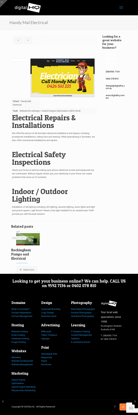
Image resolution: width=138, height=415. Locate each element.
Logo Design (47, 312)
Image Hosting (18, 342)
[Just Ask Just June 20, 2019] (135, 401)
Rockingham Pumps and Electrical (21, 254)
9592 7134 (57, 285)
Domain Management (21, 316)
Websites (16, 357)
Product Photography (81, 312)
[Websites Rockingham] (28, 7)
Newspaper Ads (49, 354)
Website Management (22, 364)
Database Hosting (20, 338)
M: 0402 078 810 (108, 339)
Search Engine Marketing (23, 387)
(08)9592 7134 (112, 71)
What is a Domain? (20, 309)
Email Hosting (18, 335)
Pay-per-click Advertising (23, 390)
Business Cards (48, 316)
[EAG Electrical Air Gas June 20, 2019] (3, 401)
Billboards (46, 331)
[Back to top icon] (123, 406)
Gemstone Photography (82, 316)
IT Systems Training (80, 331)
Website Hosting (19, 331)
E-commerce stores (80, 342)
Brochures (46, 364)
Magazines (46, 357)
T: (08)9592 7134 (109, 335)
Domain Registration (21, 312)
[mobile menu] (121, 7)
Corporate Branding (50, 309)
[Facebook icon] (115, 406)
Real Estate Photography (83, 309)
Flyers (44, 361)
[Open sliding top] (4, 4)
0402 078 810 (112, 78)
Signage (45, 338)
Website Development (22, 361)
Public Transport (49, 335)
